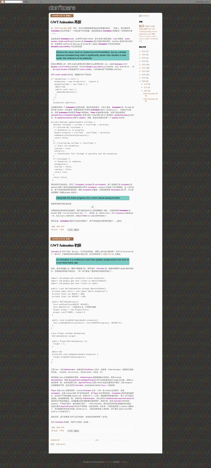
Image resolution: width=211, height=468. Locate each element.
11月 (146, 87)
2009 (144, 81)
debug (149, 31)
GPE (149, 29)
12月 (146, 84)
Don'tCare (108, 462)
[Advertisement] (149, 144)
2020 (144, 55)
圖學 (147, 38)
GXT (153, 29)
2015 (144, 61)
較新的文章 (55, 440)
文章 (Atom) (60, 444)
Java (141, 29)
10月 (146, 91)
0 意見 (61, 229)
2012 (144, 71)
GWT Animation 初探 (63, 28)
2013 (144, 68)
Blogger (124, 462)
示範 (58, 254)
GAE (153, 26)
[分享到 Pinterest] (78, 230)
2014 (144, 65)
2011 (144, 75)
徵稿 (153, 38)
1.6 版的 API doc (107, 254)
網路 (153, 34)
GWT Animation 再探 (65, 22)
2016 (144, 58)
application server (145, 34)
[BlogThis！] (71, 230)
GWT (62, 226)
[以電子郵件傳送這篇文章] (68, 230)
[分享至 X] (73, 230)
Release (154, 36)
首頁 (97, 440)
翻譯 (141, 26)
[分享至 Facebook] (75, 230)
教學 (58, 226)
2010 (144, 78)
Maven (149, 36)
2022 (144, 51)
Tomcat (154, 31)
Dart (145, 36)
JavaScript (143, 31)
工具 (150, 38)
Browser (141, 36)
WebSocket (142, 38)
